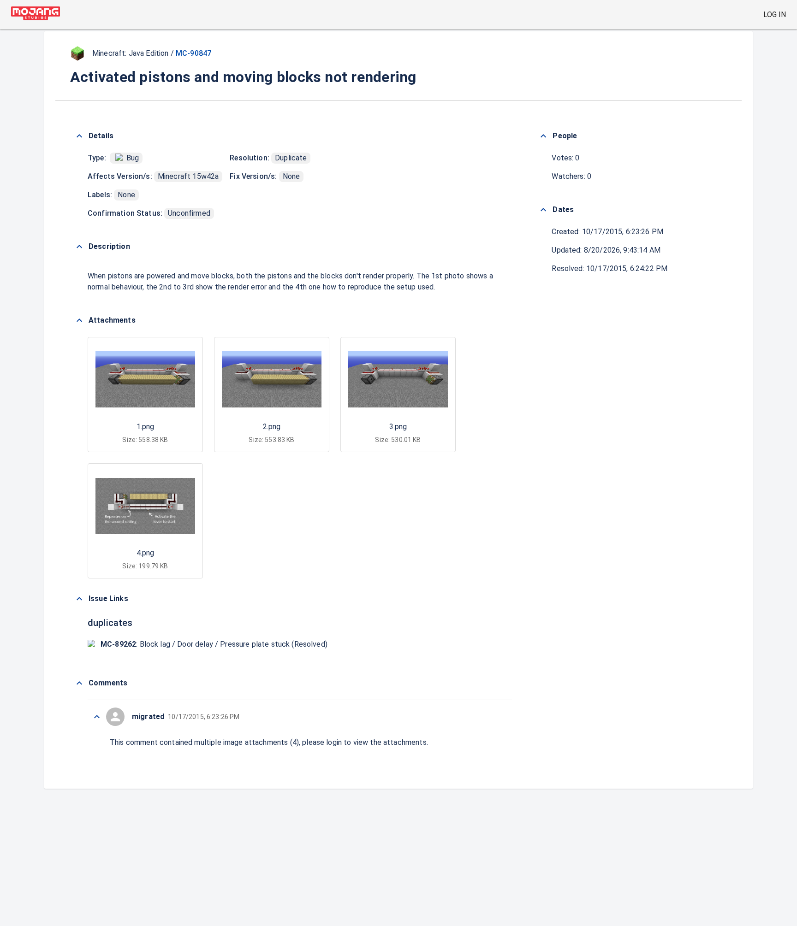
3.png (398, 426)
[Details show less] (79, 136)
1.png (145, 426)
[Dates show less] (543, 210)
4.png (145, 553)
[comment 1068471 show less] (97, 717)
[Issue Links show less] (79, 599)
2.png (271, 426)
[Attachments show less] (79, 320)
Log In (774, 14)
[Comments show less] (79, 683)
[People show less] (543, 136)
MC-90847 (193, 53)
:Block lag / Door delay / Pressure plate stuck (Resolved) (214, 644)
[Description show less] (79, 246)
